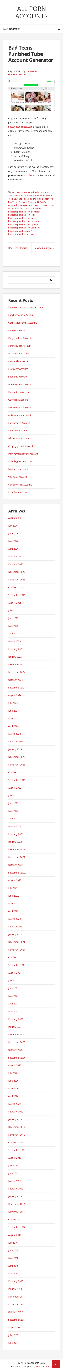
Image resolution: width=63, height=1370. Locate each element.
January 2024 (15, 749)
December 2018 (16, 1204)
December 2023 (16, 756)
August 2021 (14, 972)
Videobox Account (17, 476)
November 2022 (16, 857)
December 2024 (16, 664)
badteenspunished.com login (22, 214)
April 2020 (13, 1096)
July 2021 (13, 980)
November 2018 (16, 1211)
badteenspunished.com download (24, 211)
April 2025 (13, 633)
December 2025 (16, 571)
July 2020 (13, 1073)
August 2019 (14, 1157)
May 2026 (13, 541)
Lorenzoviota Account (19, 345)
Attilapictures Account (19, 415)
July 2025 (13, 610)
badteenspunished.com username (24, 227)
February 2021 (15, 1019)
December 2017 (16, 1296)
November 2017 (16, 1304)
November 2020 (16, 1042)
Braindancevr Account (19, 384)
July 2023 (13, 795)
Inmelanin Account (18, 430)
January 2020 (15, 1119)
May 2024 (13, 718)
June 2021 (13, 988)
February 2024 (15, 741)
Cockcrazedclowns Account (22, 322)
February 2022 (15, 926)
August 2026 (14, 517)
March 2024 (14, 733)
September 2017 (17, 1319)
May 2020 (13, 1088)
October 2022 (15, 864)
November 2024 (16, 672)
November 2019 (16, 1134)
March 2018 (14, 1273)
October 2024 (15, 679)
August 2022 (14, 880)
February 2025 (15, 649)
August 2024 (14, 695)
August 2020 (14, 1065)
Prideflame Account (18, 492)
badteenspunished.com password (24, 221)
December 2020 (16, 1034)
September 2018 (17, 1227)
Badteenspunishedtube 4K (20, 231)
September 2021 (17, 965)
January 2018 (15, 1288)
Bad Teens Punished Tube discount (27, 192)
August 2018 (14, 1234)
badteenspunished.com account (26, 208)
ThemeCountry (44, 1366)
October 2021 (15, 957)
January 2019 (15, 1196)
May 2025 (13, 625)
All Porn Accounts (31, 12)
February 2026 (15, 564)
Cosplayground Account (20, 446)
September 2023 (17, 780)
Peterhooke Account (19, 353)
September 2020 (17, 1057)
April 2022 (13, 911)
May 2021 (13, 996)
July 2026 (13, 525)
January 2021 (15, 1026)
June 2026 (13, 533)
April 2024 (13, 726)
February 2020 (15, 1111)
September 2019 (17, 1150)
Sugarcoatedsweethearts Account (26, 307)
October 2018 (15, 1219)
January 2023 (15, 841)
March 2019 (14, 1181)
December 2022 (16, 849)
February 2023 (15, 834)
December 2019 (16, 1126)
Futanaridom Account (19, 392)
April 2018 (13, 1265)
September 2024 (17, 687)
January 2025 (15, 656)
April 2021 (13, 1003)
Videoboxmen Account (20, 484)
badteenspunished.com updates (23, 224)
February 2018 (15, 1281)
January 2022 (15, 934)
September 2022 (17, 872)
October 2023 (15, 772)
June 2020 (13, 1080)
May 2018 (13, 1258)
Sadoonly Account (17, 376)
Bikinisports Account (19, 438)
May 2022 (13, 903)
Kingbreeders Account (19, 338)
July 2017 (13, 1335)
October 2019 (15, 1142)
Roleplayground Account (21, 461)
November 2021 (16, 949)
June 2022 (13, 895)
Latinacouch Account (19, 422)
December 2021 (16, 941)
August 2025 (14, 602)
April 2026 (13, 548)
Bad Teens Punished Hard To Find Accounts (20, 247)
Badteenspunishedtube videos (22, 234)
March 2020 (14, 1103)
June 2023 (13, 803)
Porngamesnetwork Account (23, 453)
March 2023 (14, 826)
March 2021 (14, 1011)
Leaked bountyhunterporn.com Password (44, 247)
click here (29, 175)
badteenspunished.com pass (21, 218)
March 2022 (14, 918)
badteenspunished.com (20, 126)
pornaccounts (32, 71)
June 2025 (13, 618)
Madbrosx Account (18, 469)
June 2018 (13, 1250)
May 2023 (13, 810)
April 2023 (13, 818)
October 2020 (15, 1049)
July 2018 (13, 1242)
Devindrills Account (18, 361)
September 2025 (17, 595)
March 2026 (14, 556)
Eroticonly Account (18, 368)
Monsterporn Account (19, 407)
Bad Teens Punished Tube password (36, 198)
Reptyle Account (16, 330)
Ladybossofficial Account (21, 314)
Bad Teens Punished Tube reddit (23, 202)
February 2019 (15, 1188)
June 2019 (13, 1173)
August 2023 (14, 787)
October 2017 (15, 1311)
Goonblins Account (18, 399)
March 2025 (14, 641)
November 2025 (16, 579)
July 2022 (13, 887)
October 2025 (15, 587)
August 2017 (14, 1327)
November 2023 (16, 764)
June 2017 (13, 1342)
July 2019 (13, 1165)
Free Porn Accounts (17, 74)
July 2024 (13, 702)
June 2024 (13, 710)
